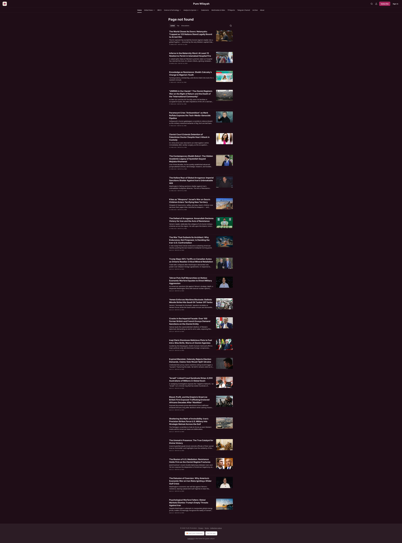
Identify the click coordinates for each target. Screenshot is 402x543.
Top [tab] (178, 26)
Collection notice (216, 528)
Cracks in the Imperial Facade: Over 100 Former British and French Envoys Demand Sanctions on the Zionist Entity (189, 321)
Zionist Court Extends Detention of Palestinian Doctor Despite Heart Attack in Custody (189, 137)
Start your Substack (195, 533)
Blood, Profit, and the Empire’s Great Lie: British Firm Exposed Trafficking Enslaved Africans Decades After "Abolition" (189, 400)
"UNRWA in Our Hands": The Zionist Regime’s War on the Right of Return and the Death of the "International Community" (190, 94)
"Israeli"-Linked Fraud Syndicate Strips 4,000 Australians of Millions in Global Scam (191, 379)
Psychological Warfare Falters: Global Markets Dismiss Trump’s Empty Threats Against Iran (188, 503)
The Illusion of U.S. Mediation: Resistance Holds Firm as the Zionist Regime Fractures (189, 460)
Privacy (200, 528)
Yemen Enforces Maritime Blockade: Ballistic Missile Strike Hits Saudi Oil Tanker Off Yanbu (191, 301)
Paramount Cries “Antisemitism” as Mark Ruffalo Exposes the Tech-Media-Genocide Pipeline (190, 115)
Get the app (211, 533)
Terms (207, 528)
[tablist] (179, 26)
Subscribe (385, 4)
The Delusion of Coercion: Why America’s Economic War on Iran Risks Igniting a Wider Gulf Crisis (190, 481)
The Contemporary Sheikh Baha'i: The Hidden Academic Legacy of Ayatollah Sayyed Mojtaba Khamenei (191, 159)
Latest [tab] (172, 26)
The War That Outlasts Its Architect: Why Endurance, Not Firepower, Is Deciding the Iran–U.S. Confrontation (189, 240)
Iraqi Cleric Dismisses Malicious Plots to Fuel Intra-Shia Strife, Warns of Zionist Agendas (190, 341)
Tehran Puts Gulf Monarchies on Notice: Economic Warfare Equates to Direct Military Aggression (190, 281)
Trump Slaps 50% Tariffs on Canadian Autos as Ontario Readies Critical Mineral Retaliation (191, 260)
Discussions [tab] (185, 26)
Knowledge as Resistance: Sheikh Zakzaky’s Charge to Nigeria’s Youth (190, 73)
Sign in (395, 4)
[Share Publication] (376, 4)
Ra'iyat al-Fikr (182, 44)
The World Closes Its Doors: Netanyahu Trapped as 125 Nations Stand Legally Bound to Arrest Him (190, 34)
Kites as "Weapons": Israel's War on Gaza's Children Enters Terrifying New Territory (189, 200)
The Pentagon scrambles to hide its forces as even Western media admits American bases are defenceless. (190, 428)
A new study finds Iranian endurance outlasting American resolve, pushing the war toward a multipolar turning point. (190, 247)
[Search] (372, 4)
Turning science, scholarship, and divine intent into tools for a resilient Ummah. (191, 79)
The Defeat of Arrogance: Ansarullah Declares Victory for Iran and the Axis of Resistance (191, 219)
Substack (190, 539)
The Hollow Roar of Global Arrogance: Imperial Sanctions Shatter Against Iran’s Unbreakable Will (191, 180)
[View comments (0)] (185, 47)
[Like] (170, 66)
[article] (201, 39)
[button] (139, 10)
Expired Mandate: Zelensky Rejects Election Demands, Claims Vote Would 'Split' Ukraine (190, 360)
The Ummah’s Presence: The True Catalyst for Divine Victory (191, 441)
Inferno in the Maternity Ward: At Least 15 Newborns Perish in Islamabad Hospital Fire (190, 54)
